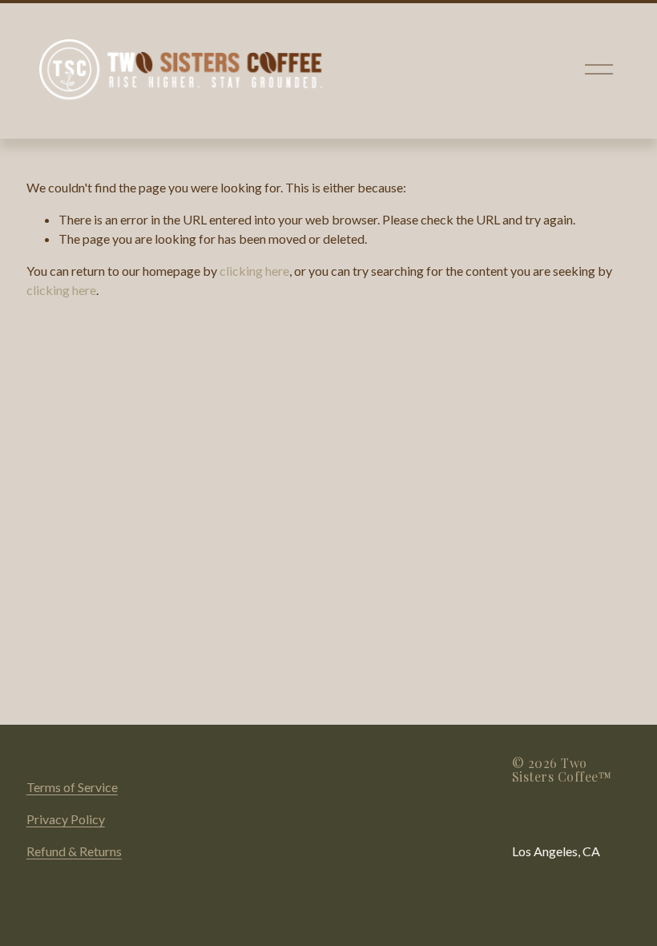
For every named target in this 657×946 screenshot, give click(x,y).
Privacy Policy (65, 819)
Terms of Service (72, 786)
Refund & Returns (74, 851)
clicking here (254, 270)
